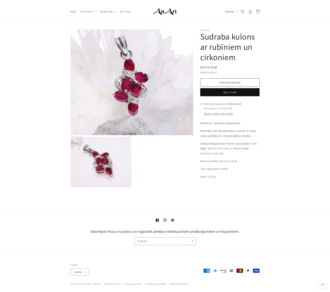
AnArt (80, 284)
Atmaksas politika (112, 284)
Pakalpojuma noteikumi (156, 284)
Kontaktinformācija (179, 284)
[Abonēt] (192, 241)
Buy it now (229, 92)
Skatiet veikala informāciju (218, 113)
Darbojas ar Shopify (92, 284)
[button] (88, 11)
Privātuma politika (132, 284)
